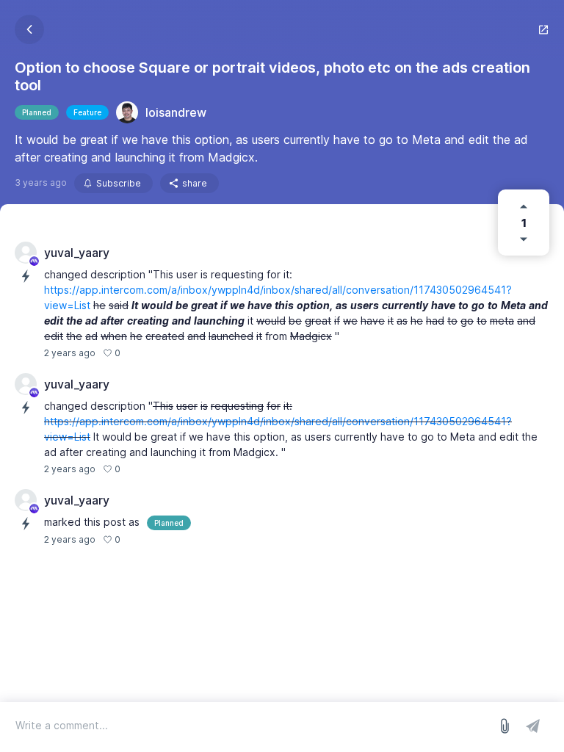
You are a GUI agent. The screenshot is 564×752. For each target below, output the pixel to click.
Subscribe (118, 183)
